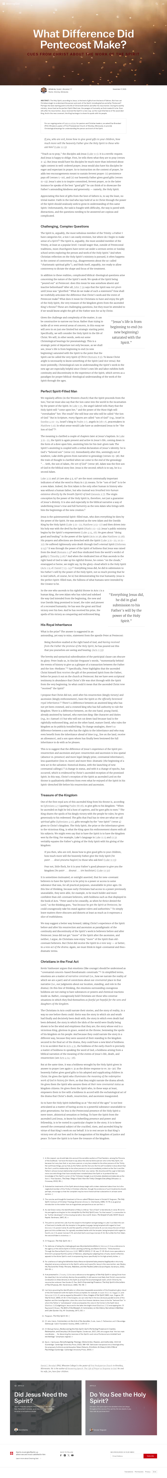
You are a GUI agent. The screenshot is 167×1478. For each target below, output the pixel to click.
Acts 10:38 (95, 536)
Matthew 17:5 (102, 1305)
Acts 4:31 (71, 1046)
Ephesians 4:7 (51, 805)
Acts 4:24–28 (67, 1057)
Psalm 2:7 (82, 421)
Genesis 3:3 (50, 1228)
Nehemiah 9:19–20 (52, 1295)
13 (64, 768)
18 (94, 532)
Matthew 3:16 (51, 1305)
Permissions (139, 1472)
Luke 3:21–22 (74, 524)
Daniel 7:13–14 (62, 568)
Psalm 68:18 (76, 805)
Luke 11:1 (92, 153)
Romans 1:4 (64, 552)
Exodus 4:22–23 (49, 421)
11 (67, 668)
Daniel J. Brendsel (48, 1365)
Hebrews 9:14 (105, 1246)
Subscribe (150, 1456)
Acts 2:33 (98, 650)
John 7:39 (79, 287)
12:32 (114, 837)
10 (73, 567)
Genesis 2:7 (98, 494)
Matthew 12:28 (115, 536)
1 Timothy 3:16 (56, 556)
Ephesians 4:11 (65, 821)
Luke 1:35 (77, 405)
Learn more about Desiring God (27, 1458)
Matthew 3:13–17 (92, 524)
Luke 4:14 (87, 532)
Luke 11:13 (60, 147)
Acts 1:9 (46, 568)
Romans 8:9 (94, 356)
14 (101, 971)
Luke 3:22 (46, 478)
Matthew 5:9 (48, 425)
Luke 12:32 (103, 870)
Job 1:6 (103, 421)
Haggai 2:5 (116, 1293)
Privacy (147, 1472)
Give (154, 1472)
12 (61, 702)
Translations (128, 1472)
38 (57, 478)
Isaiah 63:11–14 (105, 1293)
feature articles (70, 123)
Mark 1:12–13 (92, 528)
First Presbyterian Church (101, 1365)
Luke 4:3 (53, 1233)
